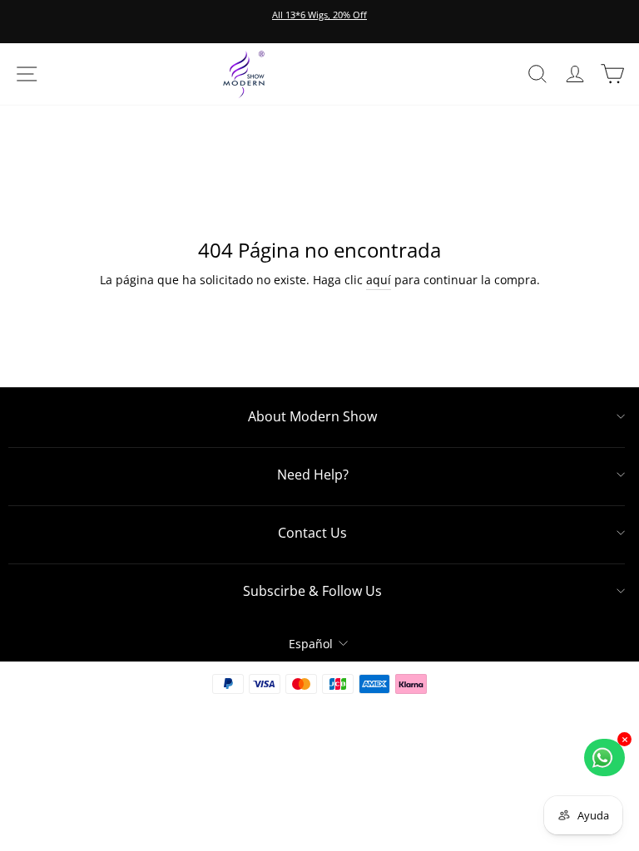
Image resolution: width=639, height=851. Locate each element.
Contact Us (312, 533)
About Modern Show (312, 416)
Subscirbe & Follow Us (312, 591)
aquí (378, 280)
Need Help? (313, 474)
